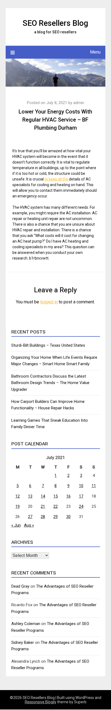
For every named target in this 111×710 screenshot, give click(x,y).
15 (55, 496)
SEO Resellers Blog (55, 23)
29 (55, 516)
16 (68, 496)
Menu (95, 52)
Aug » (29, 525)
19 (17, 506)
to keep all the (56, 179)
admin (78, 102)
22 (55, 506)
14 (43, 496)
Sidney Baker (22, 642)
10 (81, 485)
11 (94, 485)
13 (30, 496)
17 (81, 496)
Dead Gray (20, 586)
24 (81, 506)
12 (17, 496)
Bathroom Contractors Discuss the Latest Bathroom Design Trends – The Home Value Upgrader (50, 383)
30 (68, 516)
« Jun (16, 525)
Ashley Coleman (25, 623)
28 (43, 516)
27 (30, 516)
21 (43, 506)
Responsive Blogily (40, 702)
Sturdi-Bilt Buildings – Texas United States (48, 345)
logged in (49, 301)
